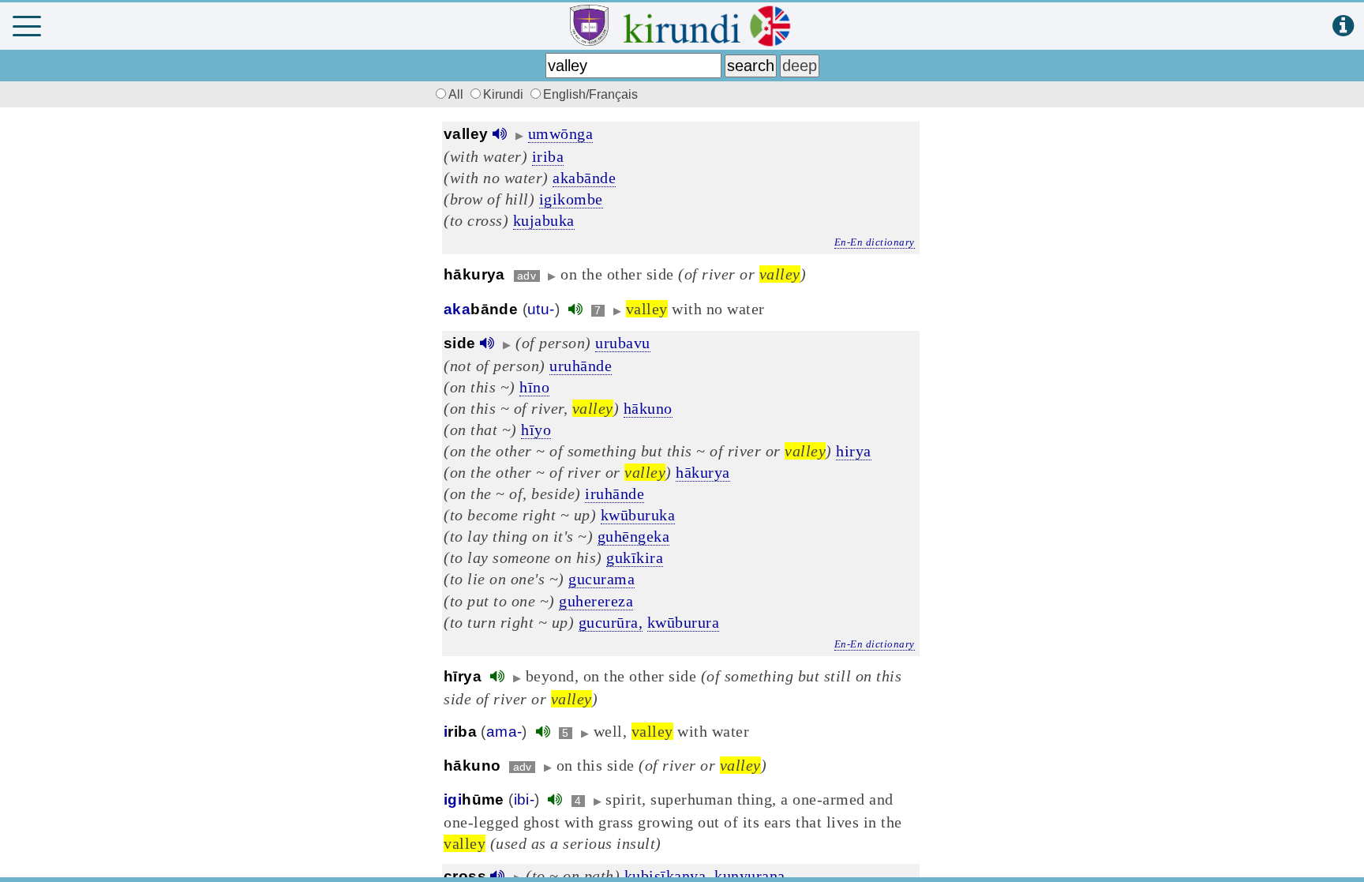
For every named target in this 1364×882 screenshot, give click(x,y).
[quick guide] (1343, 26)
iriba (548, 156)
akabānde (584, 177)
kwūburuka (638, 515)
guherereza (596, 601)
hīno (534, 387)
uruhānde (580, 365)
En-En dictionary (874, 242)
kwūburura (683, 622)
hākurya (703, 472)
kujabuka (544, 220)
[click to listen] (500, 133)
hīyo (536, 429)
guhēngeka (634, 536)
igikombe (571, 199)
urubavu (622, 342)
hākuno (648, 408)
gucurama (601, 578)
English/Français (590, 94)
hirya (853, 451)
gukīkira (634, 557)
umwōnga (561, 133)
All (457, 94)
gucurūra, (611, 622)
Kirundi (504, 94)
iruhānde (614, 493)
